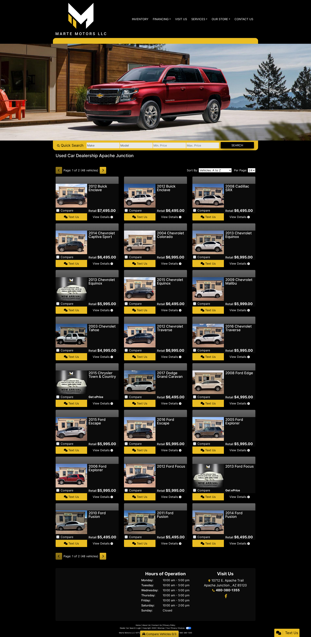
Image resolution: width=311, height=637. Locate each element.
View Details (102, 217)
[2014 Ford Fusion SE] (208, 522)
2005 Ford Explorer (234, 421)
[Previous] (59, 170)
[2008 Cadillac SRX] (208, 195)
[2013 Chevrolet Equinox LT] (71, 289)
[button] (3, 92)
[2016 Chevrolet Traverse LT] (208, 335)
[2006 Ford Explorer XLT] (71, 475)
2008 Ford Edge (239, 373)
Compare (67, 210)
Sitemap (160, 628)
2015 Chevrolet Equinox (170, 281)
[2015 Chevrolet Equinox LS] (140, 289)
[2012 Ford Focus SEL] (140, 475)
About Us (146, 625)
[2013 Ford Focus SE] (208, 475)
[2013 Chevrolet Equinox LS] (208, 242)
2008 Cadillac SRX (237, 188)
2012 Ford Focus (171, 466)
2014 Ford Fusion (234, 515)
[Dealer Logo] (81, 19)
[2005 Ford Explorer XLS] (208, 428)
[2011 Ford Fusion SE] (140, 522)
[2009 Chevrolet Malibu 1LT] (208, 289)
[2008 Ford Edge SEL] (208, 382)
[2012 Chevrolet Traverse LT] (140, 335)
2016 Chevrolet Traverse (238, 328)
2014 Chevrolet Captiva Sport (102, 235)
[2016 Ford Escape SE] (140, 428)
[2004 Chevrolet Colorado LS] (140, 242)
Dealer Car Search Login (130, 628)
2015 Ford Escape (97, 421)
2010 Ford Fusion (97, 515)
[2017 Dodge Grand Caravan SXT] (140, 382)
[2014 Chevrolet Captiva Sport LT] (71, 242)
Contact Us (157, 625)
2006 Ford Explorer (98, 468)
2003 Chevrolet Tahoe (102, 328)
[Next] (103, 170)
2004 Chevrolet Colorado (170, 235)
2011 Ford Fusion (165, 515)
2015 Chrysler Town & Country (102, 375)
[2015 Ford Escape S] (71, 428)
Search (237, 145)
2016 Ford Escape (165, 421)
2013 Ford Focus (239, 466)
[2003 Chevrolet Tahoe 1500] (71, 335)
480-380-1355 (228, 590)
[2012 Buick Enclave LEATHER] (71, 195)
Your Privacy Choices (175, 628)
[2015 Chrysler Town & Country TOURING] (71, 382)
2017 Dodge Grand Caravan (170, 375)
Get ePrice (96, 397)
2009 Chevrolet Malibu (238, 281)
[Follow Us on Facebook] (225, 596)
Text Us (73, 217)
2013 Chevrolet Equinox (238, 235)
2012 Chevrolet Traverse (170, 328)
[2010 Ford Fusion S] (71, 522)
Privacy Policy (169, 625)
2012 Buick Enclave (98, 188)
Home (138, 625)
